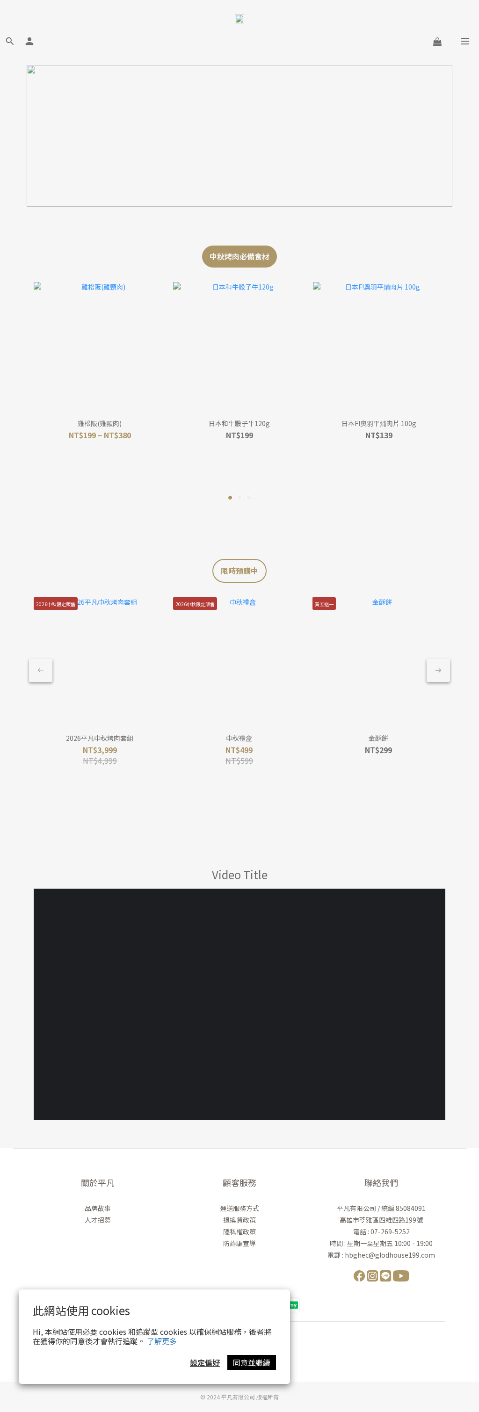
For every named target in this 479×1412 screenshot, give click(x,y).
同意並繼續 (251, 1362)
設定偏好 (205, 1362)
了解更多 (162, 1341)
